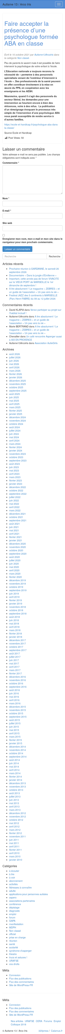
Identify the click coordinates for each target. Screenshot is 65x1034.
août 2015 (14, 720)
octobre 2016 (16, 683)
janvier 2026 (15, 377)
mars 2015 (14, 736)
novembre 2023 (17, 453)
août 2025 (14, 394)
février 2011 (15, 849)
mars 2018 (14, 630)
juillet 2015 (14, 723)
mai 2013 (14, 803)
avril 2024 (14, 440)
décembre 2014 (17, 746)
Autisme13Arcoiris (43, 54)
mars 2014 (14, 773)
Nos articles (17, 1021)
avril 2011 (14, 846)
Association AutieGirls (46, 343)
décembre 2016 (17, 676)
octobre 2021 (16, 517)
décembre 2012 (17, 813)
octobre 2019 (16, 587)
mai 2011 (14, 843)
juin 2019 (14, 593)
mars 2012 (14, 829)
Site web (7, 223)
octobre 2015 (16, 713)
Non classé (23, 58)
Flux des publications (20, 978)
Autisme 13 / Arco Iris (16, 4)
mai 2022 (14, 503)
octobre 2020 (16, 550)
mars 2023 (14, 477)
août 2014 (14, 760)
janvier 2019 (15, 603)
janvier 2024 (15, 450)
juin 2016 (14, 693)
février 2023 (15, 480)
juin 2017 (14, 660)
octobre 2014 (16, 753)
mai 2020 (14, 567)
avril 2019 (14, 597)
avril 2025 (14, 404)
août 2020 (14, 557)
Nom (5, 198)
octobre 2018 (16, 610)
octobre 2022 (16, 490)
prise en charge (17, 937)
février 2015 (15, 740)
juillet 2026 (14, 357)
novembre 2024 (17, 420)
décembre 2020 (17, 543)
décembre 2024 (17, 417)
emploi (12, 914)
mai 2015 (14, 730)
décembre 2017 (17, 640)
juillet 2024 (14, 430)
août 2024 (14, 427)
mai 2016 (14, 696)
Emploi (57, 1021)
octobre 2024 (16, 424)
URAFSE (13, 960)
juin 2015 (14, 726)
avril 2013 (14, 806)
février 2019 (15, 600)
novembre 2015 (17, 710)
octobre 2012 (16, 819)
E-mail (6, 210)
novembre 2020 (17, 547)
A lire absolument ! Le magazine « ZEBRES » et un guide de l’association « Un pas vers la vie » (34, 290)
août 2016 (14, 690)
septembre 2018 (17, 613)
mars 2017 (14, 670)
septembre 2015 (17, 716)
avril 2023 (14, 473)
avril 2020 (14, 570)
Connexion (14, 975)
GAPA (12, 920)
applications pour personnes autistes (28, 894)
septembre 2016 (17, 686)
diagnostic (14, 910)
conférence (15, 904)
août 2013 (14, 793)
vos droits (14, 964)
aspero (12, 897)
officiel (12, 934)
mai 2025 (14, 400)
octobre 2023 (16, 457)
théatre (13, 954)
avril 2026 (14, 367)
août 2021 (14, 523)
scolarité (13, 947)
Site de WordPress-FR (21, 985)
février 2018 (15, 633)
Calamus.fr (56, 1030)
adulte (12, 890)
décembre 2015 (17, 706)
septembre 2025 (17, 390)
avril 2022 (14, 507)
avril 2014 (14, 770)
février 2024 (15, 447)
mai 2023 (14, 470)
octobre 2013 (16, 789)
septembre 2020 (17, 553)
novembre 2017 (17, 643)
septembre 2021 (17, 520)
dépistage (14, 907)
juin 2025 (14, 397)
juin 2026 (14, 360)
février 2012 (15, 833)
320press (43, 1030)
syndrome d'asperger (20, 950)
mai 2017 (14, 663)
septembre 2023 (17, 460)
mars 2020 (14, 573)
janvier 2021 (15, 540)
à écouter (14, 870)
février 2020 (15, 577)
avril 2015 (14, 733)
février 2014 (15, 776)
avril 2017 (14, 666)
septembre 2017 (17, 650)
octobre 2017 (16, 646)
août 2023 (14, 463)
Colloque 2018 (18, 1024)
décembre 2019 (17, 580)
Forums (48, 1021)
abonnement (15, 880)
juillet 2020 (14, 560)
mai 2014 (14, 766)
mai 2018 (14, 623)
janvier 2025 (15, 414)
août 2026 (14, 354)
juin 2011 (14, 839)
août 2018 (14, 616)
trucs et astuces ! (18, 957)
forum (12, 917)
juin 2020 (14, 563)
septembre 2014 (17, 756)
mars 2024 (14, 443)
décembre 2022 (17, 487)
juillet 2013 (14, 796)
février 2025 (15, 410)
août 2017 (14, 653)
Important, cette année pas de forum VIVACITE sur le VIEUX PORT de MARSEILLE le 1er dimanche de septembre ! (34, 282)
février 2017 (15, 673)
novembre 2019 (17, 583)
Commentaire (10, 162)
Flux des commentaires (21, 981)
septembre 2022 (17, 493)
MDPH (12, 927)
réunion (13, 940)
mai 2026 (14, 364)
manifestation (16, 924)
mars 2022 (14, 510)
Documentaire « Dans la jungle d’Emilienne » (32, 275)
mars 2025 (14, 407)
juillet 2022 (14, 497)
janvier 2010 (15, 859)
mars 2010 (14, 856)
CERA (39, 1021)
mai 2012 (14, 823)
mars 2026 (14, 370)
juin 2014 (14, 763)
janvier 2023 (15, 483)
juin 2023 (14, 467)
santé (12, 944)
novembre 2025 (17, 384)
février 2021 (15, 537)
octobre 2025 (16, 387)
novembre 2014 (17, 750)
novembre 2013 (17, 786)
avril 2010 (14, 853)
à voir (12, 877)
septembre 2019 (17, 590)
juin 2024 (14, 433)
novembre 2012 (17, 816)
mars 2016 (14, 703)
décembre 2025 (17, 380)
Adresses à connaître (20, 887)
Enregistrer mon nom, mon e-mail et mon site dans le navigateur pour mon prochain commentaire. (32, 240)
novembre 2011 (17, 836)
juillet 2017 (14, 656)
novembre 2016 (17, 680)
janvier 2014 (15, 779)
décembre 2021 (17, 513)
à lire (11, 874)
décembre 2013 (17, 783)
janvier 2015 (15, 743)
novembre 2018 (17, 606)
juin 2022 (14, 500)
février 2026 (15, 374)
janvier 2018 (15, 636)
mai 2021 (14, 530)
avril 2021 (14, 533)
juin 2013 (14, 799)
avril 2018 (14, 626)
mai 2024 (14, 437)
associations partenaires (22, 900)
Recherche (54, 256)
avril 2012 (14, 826)
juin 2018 (14, 620)
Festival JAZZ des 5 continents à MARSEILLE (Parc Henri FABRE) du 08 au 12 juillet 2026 (33, 297)
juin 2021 (14, 527)
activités (13, 884)
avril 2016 (14, 700)
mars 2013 (14, 809)
